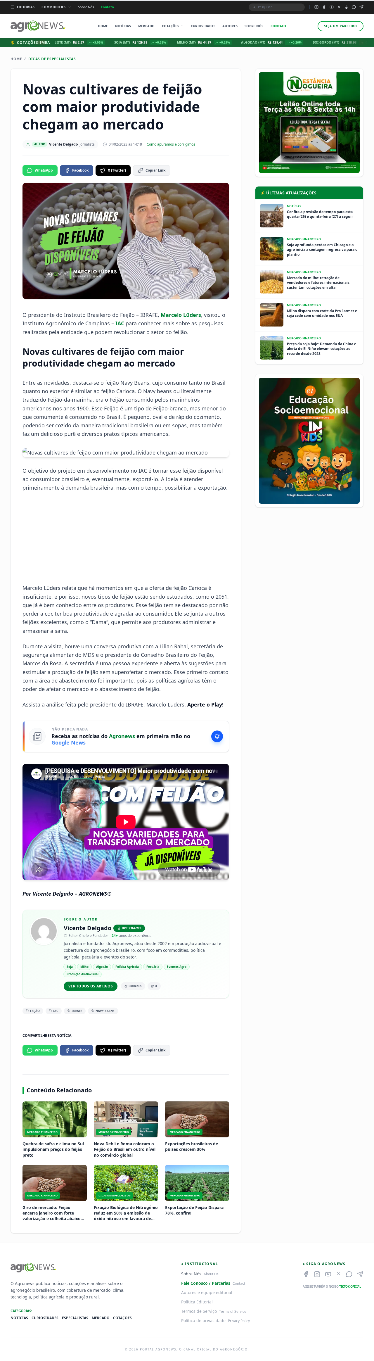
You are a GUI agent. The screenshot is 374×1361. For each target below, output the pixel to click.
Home (103, 26)
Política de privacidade (203, 1320)
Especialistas (75, 1318)
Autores (230, 26)
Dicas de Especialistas (52, 59)
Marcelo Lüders (181, 314)
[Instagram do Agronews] (316, 7)
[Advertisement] (126, 537)
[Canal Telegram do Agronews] (361, 7)
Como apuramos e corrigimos (171, 144)
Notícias (123, 26)
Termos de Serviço (199, 1311)
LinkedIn (135, 986)
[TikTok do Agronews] (346, 7)
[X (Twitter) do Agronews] (339, 7)
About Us (211, 1274)
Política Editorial (197, 1302)
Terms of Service (232, 1311)
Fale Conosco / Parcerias (205, 1283)
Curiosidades (203, 26)
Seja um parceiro (340, 26)
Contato (107, 7)
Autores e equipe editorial (206, 1292)
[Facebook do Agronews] (324, 7)
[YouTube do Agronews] (332, 7)
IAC (120, 323)
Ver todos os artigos (90, 986)
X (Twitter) (117, 170)
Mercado (146, 26)
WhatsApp (44, 170)
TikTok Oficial (350, 1286)
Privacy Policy (239, 1320)
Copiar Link (155, 170)
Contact (239, 1283)
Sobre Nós (86, 7)
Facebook (80, 170)
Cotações (170, 26)
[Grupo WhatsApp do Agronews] (354, 7)
